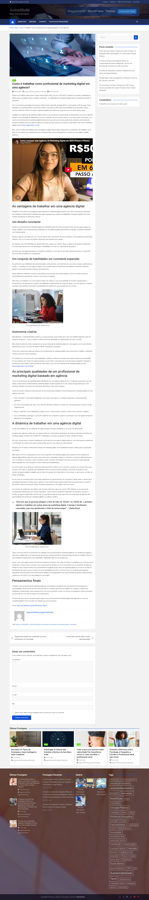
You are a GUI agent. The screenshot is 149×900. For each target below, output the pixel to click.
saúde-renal (114, 860)
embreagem (114, 821)
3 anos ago (17, 91)
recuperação (114, 856)
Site (13, 704)
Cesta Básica (115, 803)
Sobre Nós (136, 2)
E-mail (14, 695)
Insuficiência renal (117, 836)
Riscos (124, 856)
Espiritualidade (117, 824)
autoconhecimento (121, 788)
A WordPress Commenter (107, 104)
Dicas (123, 812)
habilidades (25, 624)
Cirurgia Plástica (119, 807)
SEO (129, 868)
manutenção (115, 844)
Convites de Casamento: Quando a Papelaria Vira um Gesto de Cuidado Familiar (27, 823)
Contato (105, 2)
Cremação (114, 812)
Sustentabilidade (121, 873)
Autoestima (114, 794)
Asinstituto (20, 10)
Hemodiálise (115, 832)
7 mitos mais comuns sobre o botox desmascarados (78, 638)
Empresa (112, 2)
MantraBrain (81, 897)
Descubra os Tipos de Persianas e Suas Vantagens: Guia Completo (24, 752)
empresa (124, 821)
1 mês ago (23, 811)
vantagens (73, 624)
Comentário (16, 660)
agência (18, 624)
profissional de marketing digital (59, 624)
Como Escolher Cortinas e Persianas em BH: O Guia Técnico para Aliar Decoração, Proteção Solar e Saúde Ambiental (117, 87)
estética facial (133, 825)
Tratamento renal (116, 883)
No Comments (53, 91)
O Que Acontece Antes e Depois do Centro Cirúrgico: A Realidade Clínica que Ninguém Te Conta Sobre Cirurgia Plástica (117, 53)
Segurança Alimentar (117, 868)
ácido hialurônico (123, 887)
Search (136, 37)
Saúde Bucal (126, 860)
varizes (113, 887)
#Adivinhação (114, 780)
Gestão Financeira (124, 828)
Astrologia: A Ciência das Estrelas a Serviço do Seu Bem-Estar (58, 752)
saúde (132, 856)
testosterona (125, 879)
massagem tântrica (117, 849)
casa (127, 799)
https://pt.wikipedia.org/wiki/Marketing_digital (32, 605)
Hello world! (123, 104)
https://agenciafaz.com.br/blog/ (22, 366)
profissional (44, 624)
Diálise (132, 812)
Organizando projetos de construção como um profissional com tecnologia (30, 638)
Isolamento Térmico (118, 840)
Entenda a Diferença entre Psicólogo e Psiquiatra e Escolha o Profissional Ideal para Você (122, 753)
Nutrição (132, 848)
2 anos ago (16, 757)
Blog (14, 80)
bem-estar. (127, 793)
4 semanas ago (24, 789)
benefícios (116, 798)
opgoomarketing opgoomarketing (35, 91)
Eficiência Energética (121, 816)
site (135, 868)
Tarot (113, 878)
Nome (14, 686)
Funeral (112, 828)
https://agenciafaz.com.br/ (31, 125)
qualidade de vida (126, 852)
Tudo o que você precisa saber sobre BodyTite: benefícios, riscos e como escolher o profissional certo (90, 753)
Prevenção (113, 852)
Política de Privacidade (124, 2)
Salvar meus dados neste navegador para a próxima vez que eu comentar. (39, 712)
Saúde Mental (117, 863)
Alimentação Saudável (120, 783)
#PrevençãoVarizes (129, 780)
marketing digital (34, 624)
